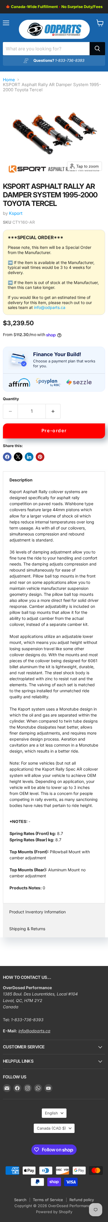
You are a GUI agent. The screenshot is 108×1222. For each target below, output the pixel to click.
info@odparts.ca (49, 307)
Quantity (11, 399)
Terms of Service (48, 1199)
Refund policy (81, 1199)
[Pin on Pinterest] (40, 457)
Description (21, 479)
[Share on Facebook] (7, 457)
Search (20, 1199)
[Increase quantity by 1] (53, 411)
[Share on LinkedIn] (29, 457)
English (51, 1113)
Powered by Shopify (54, 1211)
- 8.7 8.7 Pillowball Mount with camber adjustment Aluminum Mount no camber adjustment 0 (54, 689)
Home (9, 79)
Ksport (15, 213)
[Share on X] (18, 457)
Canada (51, 1128)
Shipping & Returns (27, 928)
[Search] (97, 48)
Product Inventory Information (37, 911)
